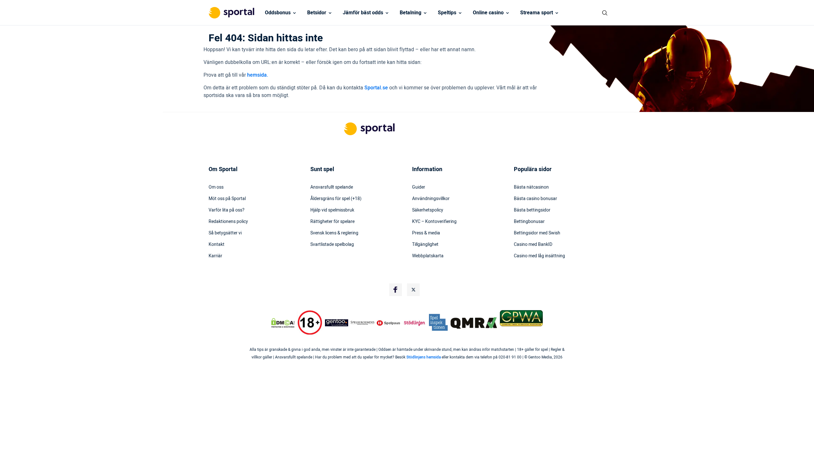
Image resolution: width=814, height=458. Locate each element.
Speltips (447, 13)
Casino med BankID (533, 244)
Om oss (216, 187)
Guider (418, 187)
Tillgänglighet (425, 244)
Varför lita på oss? (227, 210)
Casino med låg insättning (539, 256)
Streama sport (536, 13)
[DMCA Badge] (282, 323)
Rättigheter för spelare (332, 222)
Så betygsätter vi (225, 233)
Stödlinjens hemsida (423, 357)
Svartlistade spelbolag (332, 244)
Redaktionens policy (228, 222)
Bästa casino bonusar (535, 199)
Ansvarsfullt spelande (331, 187)
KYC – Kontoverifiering (434, 222)
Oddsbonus (278, 13)
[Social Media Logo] (395, 289)
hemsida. (257, 75)
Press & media (426, 233)
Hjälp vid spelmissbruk (332, 210)
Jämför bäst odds (363, 13)
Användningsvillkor (431, 199)
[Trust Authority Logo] (336, 323)
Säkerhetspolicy (427, 210)
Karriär (215, 256)
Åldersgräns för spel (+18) (336, 199)
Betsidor (316, 13)
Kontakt (216, 244)
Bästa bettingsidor (532, 210)
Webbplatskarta (428, 256)
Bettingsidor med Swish (537, 233)
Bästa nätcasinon (531, 187)
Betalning (410, 13)
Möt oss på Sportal (227, 199)
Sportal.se (376, 88)
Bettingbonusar (529, 222)
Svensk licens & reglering (334, 233)
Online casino (488, 13)
